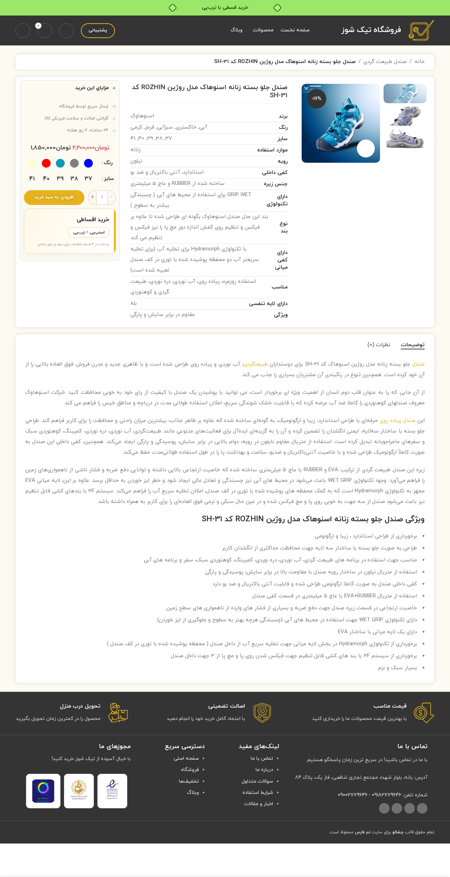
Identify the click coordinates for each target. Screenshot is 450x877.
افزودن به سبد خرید (54, 197)
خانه (419, 62)
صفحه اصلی (186, 758)
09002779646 (352, 795)
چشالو (398, 832)
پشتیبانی (98, 30)
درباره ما (264, 769)
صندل (418, 364)
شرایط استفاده (258, 792)
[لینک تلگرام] (384, 808)
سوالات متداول (257, 781)
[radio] (88, 163)
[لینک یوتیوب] (409, 808)
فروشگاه (190, 769)
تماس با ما (262, 758)
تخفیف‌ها (189, 781)
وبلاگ (193, 792)
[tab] (413, 345)
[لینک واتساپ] (397, 808)
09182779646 (386, 795)
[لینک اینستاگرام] (422, 808)
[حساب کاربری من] (23, 31)
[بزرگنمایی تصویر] (365, 148)
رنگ (108, 163)
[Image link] (112, 789)
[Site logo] (421, 30)
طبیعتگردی (256, 364)
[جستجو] (66, 31)
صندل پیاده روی (398, 420)
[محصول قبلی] (46, 62)
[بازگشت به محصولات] (38, 62)
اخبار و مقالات (258, 804)
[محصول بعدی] (29, 62)
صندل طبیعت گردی (385, 62)
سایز (109, 178)
